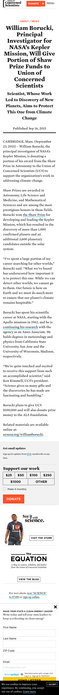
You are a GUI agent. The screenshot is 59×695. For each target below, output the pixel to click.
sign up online (31, 597)
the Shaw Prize (34, 215)
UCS (29, 454)
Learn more (29, 691)
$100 (33, 475)
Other (41, 482)
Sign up (35, 676)
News (35, 21)
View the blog (29, 579)
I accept (52, 684)
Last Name (9, 638)
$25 (9, 475)
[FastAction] (11, 674)
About (24, 21)
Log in (26, 676)
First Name (9, 627)
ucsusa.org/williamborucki (23, 434)
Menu (50, 3)
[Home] (12, 3)
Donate (33, 3)
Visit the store (41, 538)
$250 (47, 475)
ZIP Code (9, 650)
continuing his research (20, 327)
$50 (21, 475)
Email (6, 661)
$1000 (15, 482)
